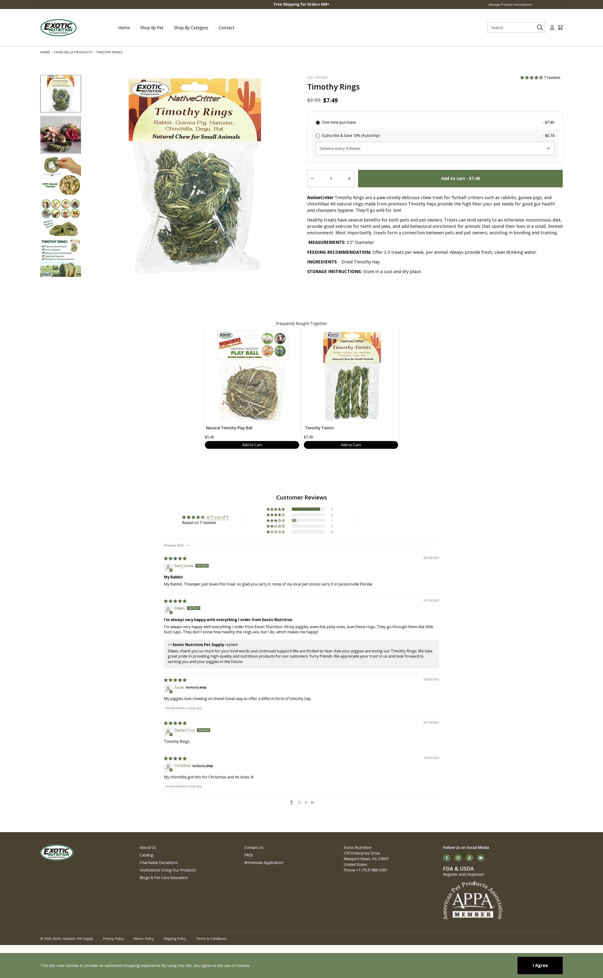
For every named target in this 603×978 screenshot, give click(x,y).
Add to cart (460, 178)
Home (45, 52)
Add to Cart (252, 444)
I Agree (540, 965)
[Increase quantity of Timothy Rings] (349, 178)
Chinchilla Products (73, 52)
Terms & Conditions (211, 938)
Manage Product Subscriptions (510, 4)
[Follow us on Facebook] (447, 858)
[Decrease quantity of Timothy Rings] (312, 178)
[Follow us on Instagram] (458, 858)
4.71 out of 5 (217, 517)
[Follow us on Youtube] (481, 858)
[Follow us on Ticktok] (469, 858)
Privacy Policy (113, 938)
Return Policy (144, 938)
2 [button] (299, 802)
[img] (175, 558)
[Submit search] (540, 27)
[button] (532, 77)
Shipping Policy (174, 938)
